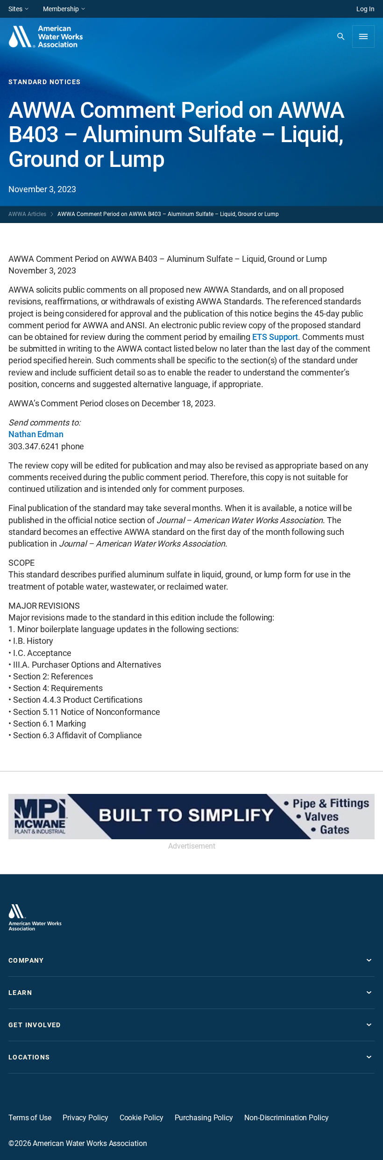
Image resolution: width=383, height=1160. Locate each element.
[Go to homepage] (35, 917)
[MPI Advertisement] (191, 816)
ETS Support (275, 337)
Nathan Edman (36, 434)
